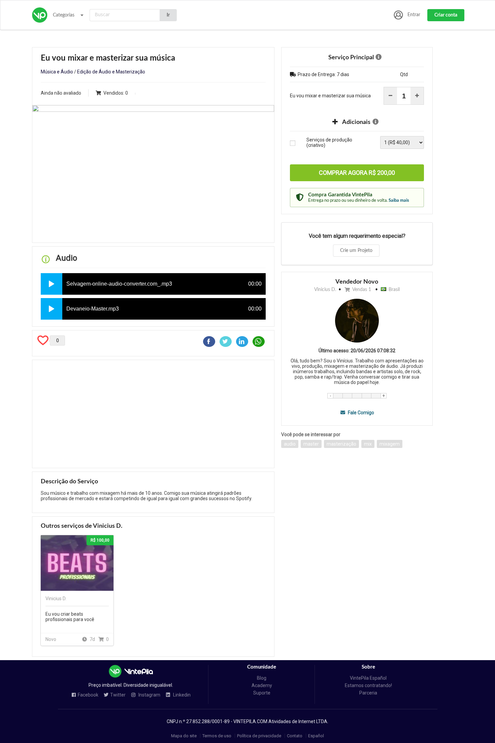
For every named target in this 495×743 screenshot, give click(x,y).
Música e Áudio (57, 71)
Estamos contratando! (368, 685)
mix (368, 444)
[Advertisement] (153, 414)
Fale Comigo (360, 412)
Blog (261, 678)
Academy (262, 685)
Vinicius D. (325, 289)
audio (290, 444)
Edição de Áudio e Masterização (111, 71)
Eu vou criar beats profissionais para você (69, 616)
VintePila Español (368, 678)
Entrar (413, 14)
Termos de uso (216, 736)
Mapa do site (184, 736)
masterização (341, 444)
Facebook (88, 695)
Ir (168, 15)
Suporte (261, 693)
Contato (294, 736)
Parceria (368, 693)
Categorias (63, 15)
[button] (51, 284)
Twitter (118, 695)
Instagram (148, 695)
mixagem (390, 444)
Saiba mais (399, 200)
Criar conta (445, 15)
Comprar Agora (357, 172)
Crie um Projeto (356, 250)
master (311, 444)
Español (316, 736)
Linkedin (181, 695)
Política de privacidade (259, 736)
